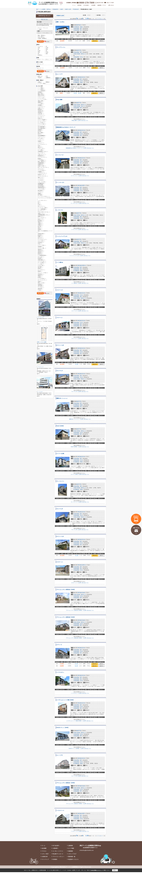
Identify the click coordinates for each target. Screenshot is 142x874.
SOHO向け (41, 242)
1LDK (47, 47)
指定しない (40, 76)
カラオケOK (41, 265)
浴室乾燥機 (41, 184)
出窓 (39, 145)
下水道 (40, 290)
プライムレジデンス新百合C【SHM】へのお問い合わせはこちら (80, 803)
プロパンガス (41, 148)
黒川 (81, 30)
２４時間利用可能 (42, 255)
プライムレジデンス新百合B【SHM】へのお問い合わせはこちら (80, 638)
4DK (47, 53)
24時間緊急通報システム (44, 214)
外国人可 (40, 118)
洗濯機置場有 (41, 163)
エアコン (40, 192)
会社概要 (44, 848)
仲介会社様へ (86, 5)
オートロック (41, 210)
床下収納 (40, 194)
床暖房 (40, 193)
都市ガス (40, 147)
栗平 (81, 28)
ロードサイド (41, 269)
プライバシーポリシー (58, 856)
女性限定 (40, 105)
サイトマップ (45, 859)
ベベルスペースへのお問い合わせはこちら (80, 831)
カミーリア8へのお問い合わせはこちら (79, 776)
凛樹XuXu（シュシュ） (62, 398)
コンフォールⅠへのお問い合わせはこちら (80, 175)
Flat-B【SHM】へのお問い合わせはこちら (80, 446)
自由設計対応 (41, 233)
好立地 (40, 131)
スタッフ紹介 (45, 854)
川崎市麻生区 (80, 77)
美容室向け (41, 274)
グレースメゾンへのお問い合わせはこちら (80, 502)
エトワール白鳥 (60, 453)
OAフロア (40, 238)
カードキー (41, 116)
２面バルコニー (42, 154)
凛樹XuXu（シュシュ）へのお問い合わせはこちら (80, 419)
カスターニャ (59, 561)
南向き (40, 228)
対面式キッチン (42, 174)
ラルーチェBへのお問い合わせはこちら (79, 529)
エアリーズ (59, 644)
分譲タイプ (41, 108)
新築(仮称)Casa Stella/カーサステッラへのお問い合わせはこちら (80, 148)
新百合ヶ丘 (83, 53)
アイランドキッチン (43, 176)
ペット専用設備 (42, 90)
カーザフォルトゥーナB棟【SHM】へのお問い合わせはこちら (79, 720)
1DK (39, 47)
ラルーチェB (59, 508)
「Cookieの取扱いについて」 (96, 870)
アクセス (44, 851)
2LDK (39, 50)
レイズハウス (59, 210)
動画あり (48, 82)
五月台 (81, 57)
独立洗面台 (41, 190)
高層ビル (40, 236)
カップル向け (41, 122)
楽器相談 (40, 92)
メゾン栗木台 (59, 262)
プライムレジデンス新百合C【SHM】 (65, 782)
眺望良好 (40, 109)
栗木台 (84, 265)
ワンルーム (40, 46)
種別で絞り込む (44, 19)
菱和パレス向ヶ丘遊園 (41, 342)
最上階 (40, 226)
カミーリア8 (59, 755)
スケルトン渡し (42, 248)
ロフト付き (41, 138)
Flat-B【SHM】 (60, 425)
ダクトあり (41, 256)
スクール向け (41, 240)
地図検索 (70, 851)
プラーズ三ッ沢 (40, 317)
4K (38, 53)
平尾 (80, 50)
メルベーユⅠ (59, 317)
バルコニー (41, 142)
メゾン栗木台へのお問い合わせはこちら (80, 283)
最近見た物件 (100, 2)
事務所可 (40, 102)
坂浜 (80, 24)
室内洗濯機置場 (42, 135)
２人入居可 (41, 103)
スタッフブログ (72, 854)
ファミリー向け (42, 124)
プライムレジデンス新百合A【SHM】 (65, 589)
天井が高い (41, 113)
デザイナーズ (41, 96)
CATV (40, 204)
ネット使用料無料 (42, 209)
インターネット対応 (43, 207)
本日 (47, 76)
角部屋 (40, 229)
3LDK (47, 52)
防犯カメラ (41, 219)
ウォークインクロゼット (44, 196)
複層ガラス (41, 216)
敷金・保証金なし (42, 35)
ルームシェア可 (42, 121)
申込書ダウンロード (58, 854)
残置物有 (40, 129)
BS (39, 203)
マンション (45, 27)
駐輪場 (40, 158)
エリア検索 (71, 848)
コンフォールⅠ (60, 154)
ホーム (73, 5)
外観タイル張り (42, 165)
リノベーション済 (42, 99)
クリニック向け (42, 245)
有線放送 (40, 284)
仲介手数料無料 (42, 126)
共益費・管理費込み (42, 38)
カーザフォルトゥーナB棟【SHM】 (65, 699)
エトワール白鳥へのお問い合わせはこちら (80, 474)
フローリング (41, 137)
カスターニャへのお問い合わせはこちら (80, 582)
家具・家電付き (42, 161)
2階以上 (40, 222)
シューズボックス (42, 200)
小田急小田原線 (76, 53)
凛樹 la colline (60, 21)
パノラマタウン (60, 672)
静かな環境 (41, 132)
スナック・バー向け (43, 272)
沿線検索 (70, 845)
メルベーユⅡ (59, 289)
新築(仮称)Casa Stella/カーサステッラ (65, 127)
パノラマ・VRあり (42, 83)
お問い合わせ (111, 5)
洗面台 (40, 281)
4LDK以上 (40, 55)
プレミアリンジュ (60, 47)
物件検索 (79, 5)
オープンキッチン (42, 280)
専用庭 (40, 141)
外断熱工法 (41, 164)
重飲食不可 (41, 251)
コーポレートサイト (58, 851)
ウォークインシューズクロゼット (44, 198)
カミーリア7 (59, 74)
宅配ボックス (41, 213)
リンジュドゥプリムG (61, 236)
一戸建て (40, 29)
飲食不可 (40, 253)
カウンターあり (42, 261)
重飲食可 (40, 249)
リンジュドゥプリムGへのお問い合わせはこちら (79, 255)
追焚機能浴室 (41, 183)
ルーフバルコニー (42, 144)
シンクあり (41, 264)
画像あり (40, 82)
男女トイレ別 (41, 282)
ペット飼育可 (41, 89)
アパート (40, 27)
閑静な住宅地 (41, 95)
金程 (84, 592)
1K (46, 46)
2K (38, 49)
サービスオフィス (42, 239)
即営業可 (40, 258)
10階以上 (40, 223)
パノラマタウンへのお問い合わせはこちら (80, 693)
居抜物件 (40, 246)
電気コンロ (41, 177)
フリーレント (41, 115)
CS (39, 201)
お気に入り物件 (110, 2)
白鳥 (84, 77)
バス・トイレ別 (42, 181)
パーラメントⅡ (40, 366)
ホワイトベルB (60, 345)
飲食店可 (40, 235)
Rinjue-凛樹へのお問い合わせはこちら (80, 120)
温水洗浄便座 (41, 186)
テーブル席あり (42, 262)
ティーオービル (60, 182)
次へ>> (101, 18)
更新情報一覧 (71, 856)
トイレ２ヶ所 (41, 189)
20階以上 (40, 225)
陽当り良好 (41, 93)
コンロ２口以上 (42, 170)
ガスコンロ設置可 (42, 119)
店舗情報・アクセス (101, 5)
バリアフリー (41, 106)
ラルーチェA (59, 370)
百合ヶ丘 (83, 106)
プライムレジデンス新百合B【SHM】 (65, 617)
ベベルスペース (60, 810)
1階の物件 (41, 285)
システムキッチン (42, 173)
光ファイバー (41, 206)
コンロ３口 (41, 180)
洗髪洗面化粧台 (42, 187)
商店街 (40, 268)
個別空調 (40, 288)
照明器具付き (41, 155)
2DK (47, 49)
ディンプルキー (42, 217)
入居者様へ (55, 848)
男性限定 (40, 112)
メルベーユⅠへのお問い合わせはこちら (80, 338)
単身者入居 (41, 111)
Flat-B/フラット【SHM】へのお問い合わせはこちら (80, 748)
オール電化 (41, 150)
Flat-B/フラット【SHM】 (62, 727)
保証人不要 (41, 100)
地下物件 (40, 267)
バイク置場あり (42, 160)
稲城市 (77, 24)
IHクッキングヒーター (43, 167)
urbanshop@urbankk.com (86, 850)
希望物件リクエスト (73, 859)
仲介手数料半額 (42, 128)
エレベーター (41, 152)
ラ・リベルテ (40, 391)
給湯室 (40, 277)
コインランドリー (42, 157)
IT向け (40, 243)
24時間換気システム (43, 151)
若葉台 (81, 26)
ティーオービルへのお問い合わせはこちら (80, 203)
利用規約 (55, 859)
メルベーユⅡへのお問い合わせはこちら (80, 310)
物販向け (40, 275)
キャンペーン (41, 125)
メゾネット (41, 139)
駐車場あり (41, 220)
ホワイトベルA (60, 536)
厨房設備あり (41, 259)
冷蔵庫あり (41, 171)
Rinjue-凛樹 (59, 99)
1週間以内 (48, 77)
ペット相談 (41, 87)
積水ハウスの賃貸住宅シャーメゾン (44, 231)
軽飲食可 (40, 252)
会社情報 (93, 5)
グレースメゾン (60, 481)
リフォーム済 (41, 98)
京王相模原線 (76, 26)
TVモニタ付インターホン (44, 212)
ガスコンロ (41, 168)
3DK (39, 52)
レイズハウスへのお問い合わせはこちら (80, 229)
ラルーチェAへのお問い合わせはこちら (79, 391)
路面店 (40, 271)
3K (46, 50)
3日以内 (39, 77)
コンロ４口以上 (42, 278)
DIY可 (40, 134)
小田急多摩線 (76, 28)
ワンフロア (41, 287)
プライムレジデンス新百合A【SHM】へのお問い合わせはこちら (80, 610)
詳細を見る (95, 40)
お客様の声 (45, 856)
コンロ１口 (41, 179)
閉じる (115, 870)
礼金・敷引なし (41, 36)
